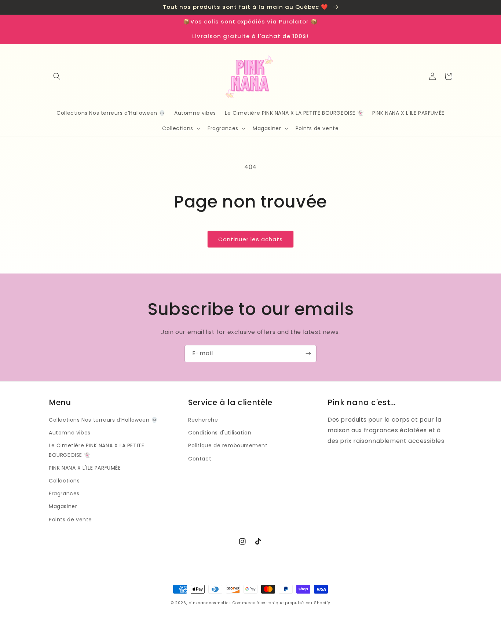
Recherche (203, 419)
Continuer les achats (250, 239)
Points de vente (70, 519)
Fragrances (64, 493)
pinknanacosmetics (210, 603)
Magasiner (63, 506)
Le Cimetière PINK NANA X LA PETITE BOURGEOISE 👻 (96, 450)
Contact (199, 458)
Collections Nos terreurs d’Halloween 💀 (103, 419)
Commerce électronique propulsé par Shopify (281, 603)
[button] (57, 76)
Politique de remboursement (228, 445)
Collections (64, 480)
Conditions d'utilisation (219, 432)
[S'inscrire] (308, 353)
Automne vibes (70, 432)
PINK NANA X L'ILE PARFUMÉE (85, 467)
